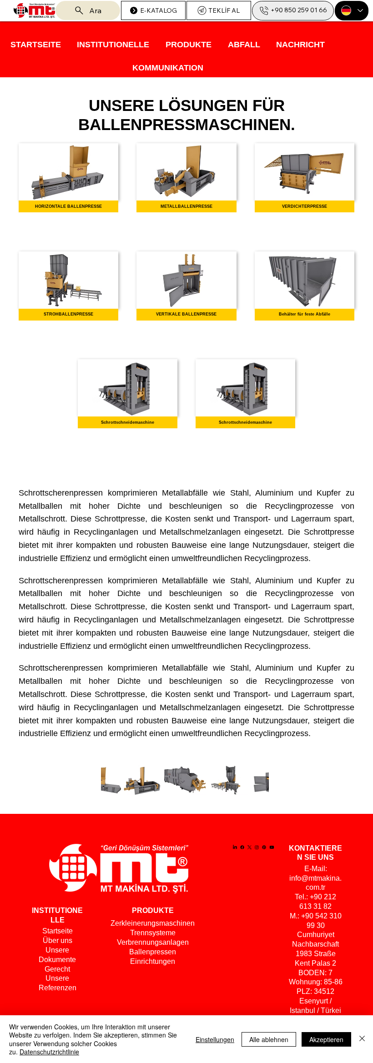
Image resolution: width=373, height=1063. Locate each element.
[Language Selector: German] (351, 10)
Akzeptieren (326, 1039)
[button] (113, 44)
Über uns (57, 940)
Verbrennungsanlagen (153, 942)
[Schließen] (362, 1039)
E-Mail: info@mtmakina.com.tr (315, 878)
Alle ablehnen (268, 1039)
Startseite (57, 931)
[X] (249, 847)
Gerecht (57, 969)
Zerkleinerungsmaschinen (153, 923)
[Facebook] (242, 847)
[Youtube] (271, 847)
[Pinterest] (264, 847)
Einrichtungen (152, 961)
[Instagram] (256, 847)
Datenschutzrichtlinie (49, 1051)
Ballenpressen (152, 952)
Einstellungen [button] (215, 1039)
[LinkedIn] (234, 847)
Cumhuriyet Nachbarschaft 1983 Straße (315, 944)
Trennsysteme (153, 933)
